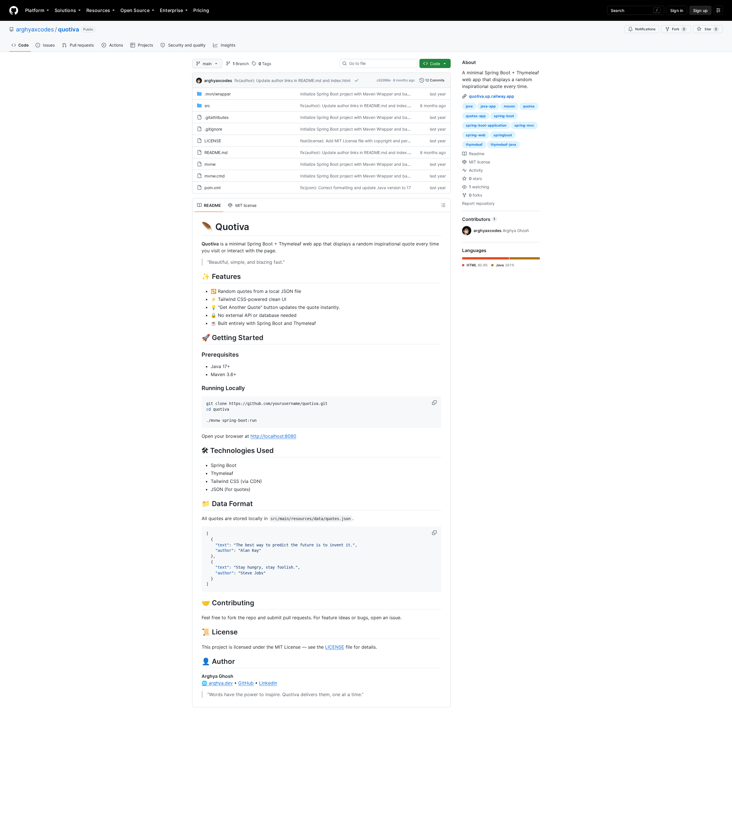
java (469, 106)
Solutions (65, 10)
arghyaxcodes (35, 29)
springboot (503, 135)
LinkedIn (268, 683)
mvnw (210, 164)
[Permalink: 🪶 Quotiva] (198, 227)
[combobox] (380, 63)
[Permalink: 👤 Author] (198, 661)
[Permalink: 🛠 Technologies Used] (198, 450)
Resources (98, 10)
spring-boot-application (486, 125)
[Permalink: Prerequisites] (198, 355)
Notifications (645, 29)
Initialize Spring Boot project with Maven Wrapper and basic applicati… (366, 93)
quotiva (68, 29)
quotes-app (476, 116)
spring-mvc (524, 125)
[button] (435, 403)
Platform (34, 10)
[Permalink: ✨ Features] (198, 276)
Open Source (135, 10)
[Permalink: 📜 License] (198, 632)
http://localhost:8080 (273, 436)
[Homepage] (13, 10)
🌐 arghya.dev (217, 683)
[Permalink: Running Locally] (198, 388)
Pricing (201, 10)
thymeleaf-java (503, 144)
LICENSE (212, 140)
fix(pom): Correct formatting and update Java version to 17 (355, 187)
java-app (488, 106)
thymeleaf (474, 144)
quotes (529, 106)
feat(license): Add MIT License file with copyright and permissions (361, 140)
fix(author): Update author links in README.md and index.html (292, 80)
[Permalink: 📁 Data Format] (198, 504)
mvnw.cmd (214, 175)
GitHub (246, 683)
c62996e (384, 80)
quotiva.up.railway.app (491, 96)
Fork (678, 29)
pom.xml (212, 187)
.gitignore (213, 129)
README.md (216, 152)
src (207, 105)
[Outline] (443, 205)
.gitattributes (216, 117)
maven (509, 106)
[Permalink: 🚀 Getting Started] (198, 337)
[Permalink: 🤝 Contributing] (198, 603)
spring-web (476, 135)
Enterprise (171, 10)
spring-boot (504, 116)
